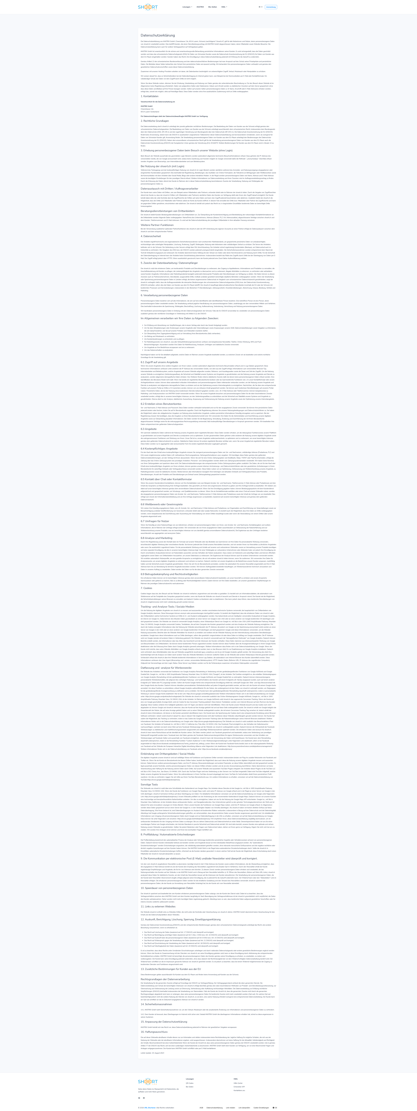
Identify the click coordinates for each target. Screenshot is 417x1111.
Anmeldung (271, 7)
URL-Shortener (150, 1108)
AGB (201, 1108)
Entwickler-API (239, 1087)
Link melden (230, 1108)
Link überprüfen (244, 1108)
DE (261, 7)
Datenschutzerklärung (215, 1108)
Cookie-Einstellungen (261, 1108)
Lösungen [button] (187, 7)
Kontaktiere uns (239, 1090)
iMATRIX (200, 7)
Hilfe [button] (223, 7)
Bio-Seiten (212, 7)
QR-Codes (189, 1083)
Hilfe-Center (238, 1083)
